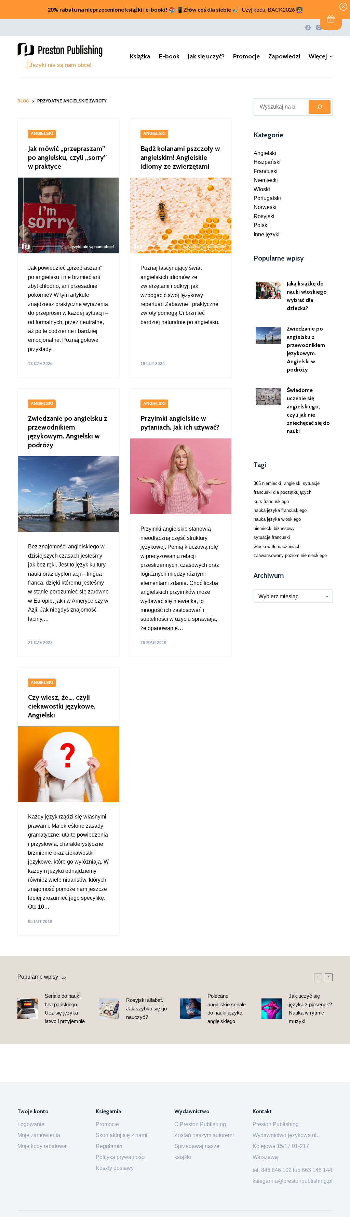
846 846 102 (276, 1170)
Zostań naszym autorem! (204, 1135)
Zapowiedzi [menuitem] (284, 56)
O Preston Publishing (200, 1124)
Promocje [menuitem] (246, 56)
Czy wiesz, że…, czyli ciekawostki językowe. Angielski (61, 706)
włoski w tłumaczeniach (277, 546)
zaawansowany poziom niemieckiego (290, 555)
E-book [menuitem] (169, 56)
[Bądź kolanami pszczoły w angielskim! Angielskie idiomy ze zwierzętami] (181, 215)
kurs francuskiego (271, 501)
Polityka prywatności (121, 1157)
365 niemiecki (267, 483)
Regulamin (109, 1146)
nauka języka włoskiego (277, 519)
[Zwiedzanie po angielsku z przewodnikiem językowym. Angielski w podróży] (68, 494)
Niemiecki (266, 180)
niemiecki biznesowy (274, 528)
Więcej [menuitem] (318, 56)
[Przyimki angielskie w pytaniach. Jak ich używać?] (181, 476)
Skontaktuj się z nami (121, 1135)
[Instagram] (319, 27)
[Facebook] (308, 27)
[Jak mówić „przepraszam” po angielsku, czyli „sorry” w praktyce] (68, 215)
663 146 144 (317, 1170)
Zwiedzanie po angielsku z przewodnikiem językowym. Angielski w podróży (306, 349)
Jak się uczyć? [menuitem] (206, 56)
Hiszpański (267, 162)
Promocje (107, 1124)
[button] (331, 19)
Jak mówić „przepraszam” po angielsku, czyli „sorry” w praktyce (67, 157)
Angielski (42, 133)
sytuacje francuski (272, 537)
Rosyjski (264, 216)
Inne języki (267, 234)
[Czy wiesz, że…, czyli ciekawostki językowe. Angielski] (68, 764)
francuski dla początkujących (282, 492)
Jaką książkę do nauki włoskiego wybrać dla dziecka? (307, 295)
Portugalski (267, 198)
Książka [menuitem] (140, 56)
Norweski (265, 207)
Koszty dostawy (115, 1168)
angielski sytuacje (302, 483)
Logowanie (30, 1124)
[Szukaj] (320, 107)
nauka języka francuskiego (280, 510)
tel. (257, 1170)
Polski (261, 225)
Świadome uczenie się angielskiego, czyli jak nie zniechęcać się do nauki (308, 410)
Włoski (262, 189)
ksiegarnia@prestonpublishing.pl (293, 1181)
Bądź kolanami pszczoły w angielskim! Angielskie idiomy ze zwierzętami (180, 157)
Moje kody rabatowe (41, 1146)
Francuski (266, 171)
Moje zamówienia (38, 1135)
